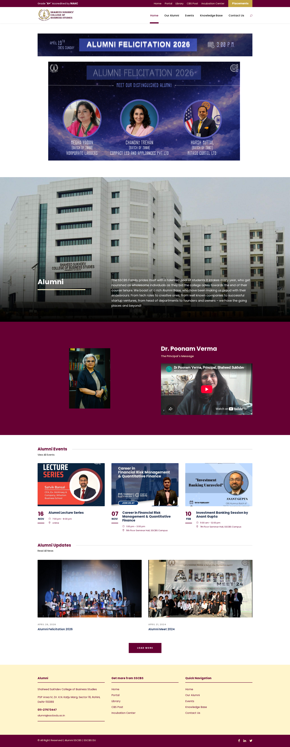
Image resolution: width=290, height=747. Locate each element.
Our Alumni (171, 15)
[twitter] (250, 740)
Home (157, 3)
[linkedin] (244, 740)
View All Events (46, 454)
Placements (240, 3)
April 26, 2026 (47, 624)
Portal (168, 3)
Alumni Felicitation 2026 (55, 629)
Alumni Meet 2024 (161, 629)
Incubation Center (213, 3)
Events (189, 15)
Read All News (45, 550)
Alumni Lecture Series (66, 512)
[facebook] (239, 740)
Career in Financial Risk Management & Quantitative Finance (146, 516)
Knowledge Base (211, 15)
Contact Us (236, 15)
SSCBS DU (90, 740)
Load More (145, 647)
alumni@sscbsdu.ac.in (51, 715)
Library (179, 3)
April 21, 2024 (157, 624)
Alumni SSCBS (73, 740)
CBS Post (192, 3)
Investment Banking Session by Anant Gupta (222, 514)
